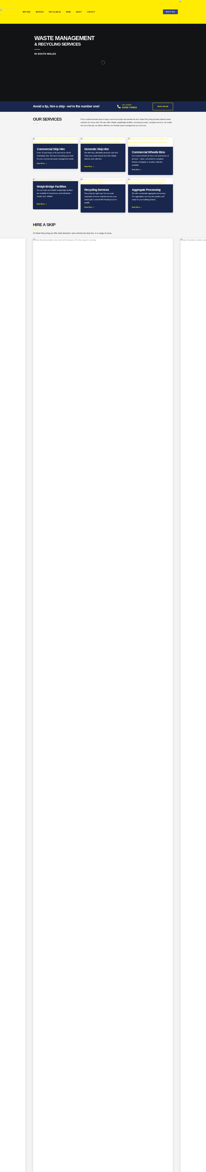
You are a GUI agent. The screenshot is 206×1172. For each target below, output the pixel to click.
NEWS (68, 12)
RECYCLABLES (55, 12)
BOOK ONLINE (162, 106)
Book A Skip (170, 12)
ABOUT (79, 12)
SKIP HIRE (26, 12)
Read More (41, 163)
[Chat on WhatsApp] (191, 12)
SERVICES (40, 12)
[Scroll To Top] (202, 1169)
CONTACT (91, 12)
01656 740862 (129, 107)
